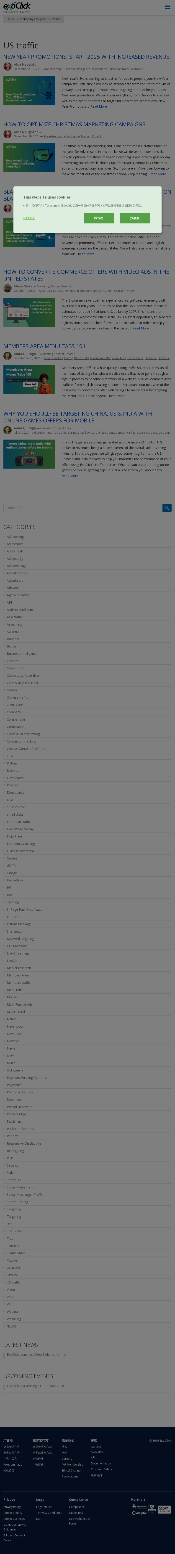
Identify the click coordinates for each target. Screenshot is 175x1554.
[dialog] (87, 209)
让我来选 (29, 218)
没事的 (135, 218)
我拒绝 (99, 218)
